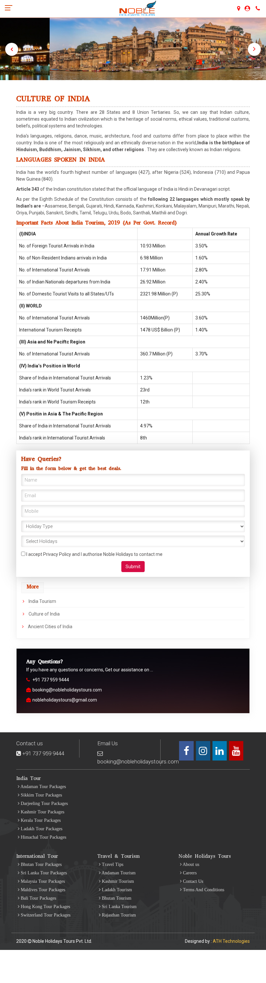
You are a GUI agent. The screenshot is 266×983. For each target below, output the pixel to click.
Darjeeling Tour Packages (43, 803)
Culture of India (44, 614)
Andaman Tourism (118, 872)
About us (190, 864)
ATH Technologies (231, 941)
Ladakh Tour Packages (40, 828)
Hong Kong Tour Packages (44, 906)
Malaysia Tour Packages (42, 881)
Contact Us (192, 881)
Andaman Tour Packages (42, 786)
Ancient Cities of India (50, 626)
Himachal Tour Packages (42, 837)
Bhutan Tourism (116, 898)
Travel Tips (112, 864)
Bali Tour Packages (37, 898)
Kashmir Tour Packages (41, 811)
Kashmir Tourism (117, 881)
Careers (189, 872)
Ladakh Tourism (116, 889)
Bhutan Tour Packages (40, 864)
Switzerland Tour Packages (44, 915)
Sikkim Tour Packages (40, 795)
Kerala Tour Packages (40, 820)
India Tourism (42, 601)
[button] (11, 49)
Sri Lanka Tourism (119, 906)
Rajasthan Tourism (118, 915)
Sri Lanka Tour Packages (43, 872)
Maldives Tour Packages (42, 889)
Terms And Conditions (203, 889)
